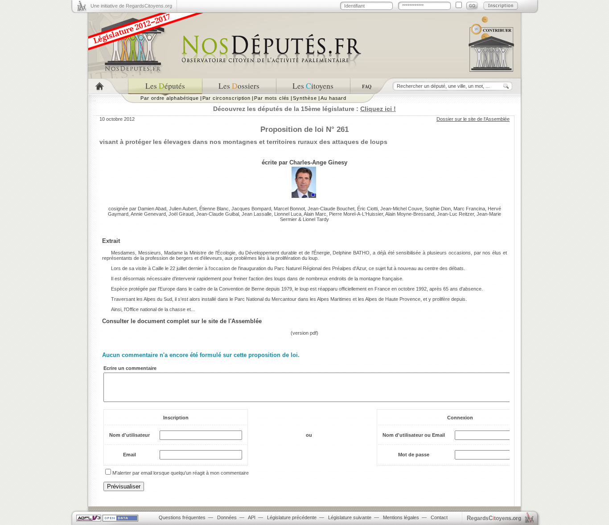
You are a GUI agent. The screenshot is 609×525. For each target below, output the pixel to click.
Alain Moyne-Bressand (409, 214)
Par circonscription (226, 98)
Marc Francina (469, 208)
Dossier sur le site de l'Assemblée (473, 119)
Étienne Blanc (214, 208)
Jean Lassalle (257, 214)
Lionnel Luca (287, 214)
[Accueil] (108, 86)
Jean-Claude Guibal (217, 214)
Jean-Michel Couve (401, 208)
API (251, 517)
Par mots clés (271, 98)
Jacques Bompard (251, 208)
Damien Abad (152, 208)
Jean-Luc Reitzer (455, 214)
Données (227, 517)
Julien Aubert (183, 208)
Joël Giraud (181, 214)
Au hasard (333, 98)
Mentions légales (401, 517)
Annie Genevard (148, 214)
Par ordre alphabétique (169, 98)
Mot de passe (413, 454)
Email (129, 454)
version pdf (304, 333)
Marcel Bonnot (289, 208)
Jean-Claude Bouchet (331, 208)
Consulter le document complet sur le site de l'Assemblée (182, 321)
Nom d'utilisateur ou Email (414, 435)
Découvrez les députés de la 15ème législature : (304, 108)
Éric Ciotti (367, 208)
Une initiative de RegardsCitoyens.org (131, 5)
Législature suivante (349, 517)
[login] (472, 5)
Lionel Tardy (316, 219)
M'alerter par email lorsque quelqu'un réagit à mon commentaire (180, 473)
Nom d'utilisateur (129, 435)
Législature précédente (292, 517)
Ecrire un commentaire (129, 368)
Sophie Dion (438, 208)
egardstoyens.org (494, 518)
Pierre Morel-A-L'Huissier (356, 214)
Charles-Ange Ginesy (318, 162)
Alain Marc (315, 214)
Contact (439, 517)
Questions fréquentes (182, 517)
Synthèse (305, 98)
